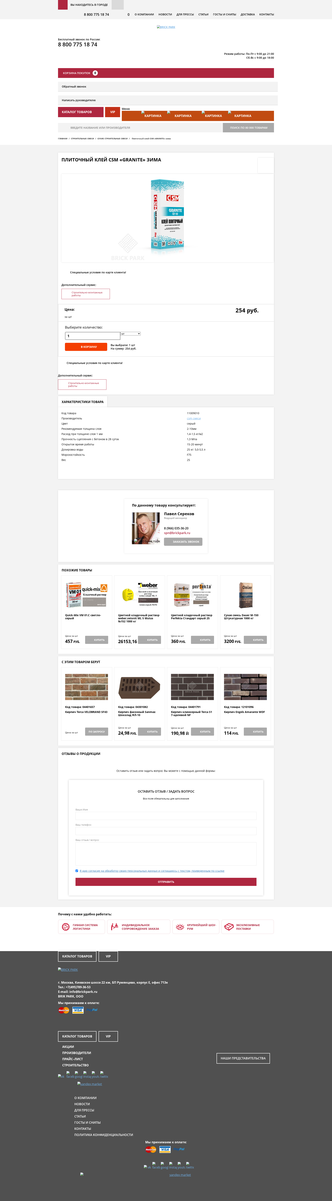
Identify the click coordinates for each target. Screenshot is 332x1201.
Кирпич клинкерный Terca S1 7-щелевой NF (191, 713)
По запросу (97, 731)
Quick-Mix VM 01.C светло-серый (83, 617)
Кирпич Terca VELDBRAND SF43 (86, 712)
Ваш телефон (83, 824)
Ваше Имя (82, 809)
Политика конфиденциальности (103, 1135)
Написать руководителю (79, 100)
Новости (165, 14)
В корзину (89, 347)
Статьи (203, 14)
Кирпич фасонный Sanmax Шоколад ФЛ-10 (136, 713)
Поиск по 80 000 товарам (248, 127)
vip (112, 112)
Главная (62, 138)
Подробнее (86, 604)
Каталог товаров (77, 956)
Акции (68, 1047)
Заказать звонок (186, 541)
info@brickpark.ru (83, 992)
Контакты (266, 14)
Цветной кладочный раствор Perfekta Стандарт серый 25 (191, 617)
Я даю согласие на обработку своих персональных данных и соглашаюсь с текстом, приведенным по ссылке (152, 871)
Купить (99, 640)
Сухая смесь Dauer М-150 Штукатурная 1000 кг (241, 617)
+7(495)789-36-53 (78, 987)
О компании (144, 14)
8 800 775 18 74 (96, 14)
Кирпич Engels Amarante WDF (244, 712)
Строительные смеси (82, 138)
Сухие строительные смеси (112, 138)
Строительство (75, 1065)
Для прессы (185, 14)
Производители (76, 1053)
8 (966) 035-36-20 (176, 528)
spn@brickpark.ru (177, 533)
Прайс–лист (72, 1059)
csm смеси (194, 418)
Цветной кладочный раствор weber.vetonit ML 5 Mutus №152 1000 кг (138, 618)
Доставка (248, 14)
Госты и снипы (224, 14)
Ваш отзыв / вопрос (87, 840)
